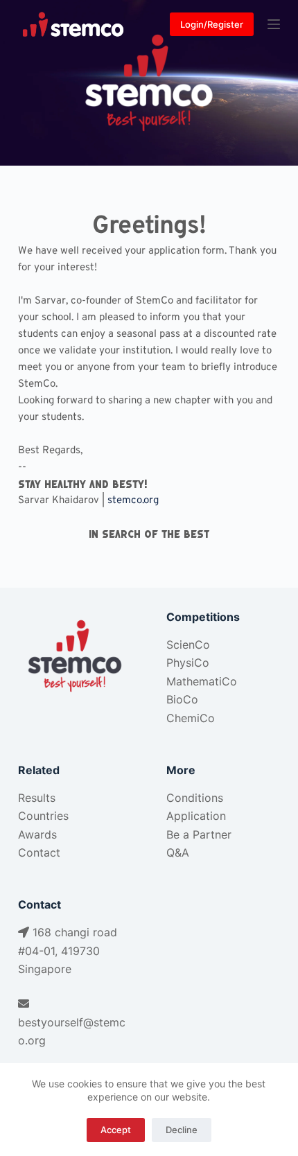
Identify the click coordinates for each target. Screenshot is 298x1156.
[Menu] (274, 24)
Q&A (177, 852)
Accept (115, 1129)
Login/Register (211, 24)
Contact (39, 852)
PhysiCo (187, 662)
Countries (43, 816)
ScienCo (188, 644)
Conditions (194, 798)
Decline (182, 1129)
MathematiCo (201, 681)
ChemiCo (190, 718)
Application (196, 816)
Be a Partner (198, 834)
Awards (37, 834)
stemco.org (133, 500)
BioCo (182, 699)
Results (36, 798)
